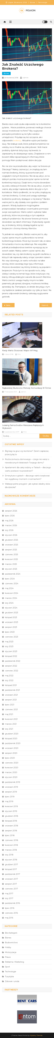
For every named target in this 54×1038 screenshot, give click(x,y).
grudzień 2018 (11, 816)
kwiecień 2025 (11, 559)
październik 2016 (12, 903)
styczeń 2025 (11, 569)
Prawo (8, 957)
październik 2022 (12, 661)
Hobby (8, 947)
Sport (7, 967)
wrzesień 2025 (11, 545)
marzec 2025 (11, 564)
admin (25, 77)
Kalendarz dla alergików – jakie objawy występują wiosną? (47, 305)
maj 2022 (9, 675)
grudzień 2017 (11, 864)
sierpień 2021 (11, 700)
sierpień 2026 (11, 511)
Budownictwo (11, 942)
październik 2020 (12, 743)
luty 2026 (9, 530)
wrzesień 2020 (11, 748)
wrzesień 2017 (11, 879)
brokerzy (17, 140)
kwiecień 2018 (11, 845)
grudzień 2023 (11, 612)
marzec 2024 (11, 598)
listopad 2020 (11, 738)
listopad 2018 (11, 821)
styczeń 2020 (11, 777)
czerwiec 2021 (11, 709)
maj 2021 (9, 714)
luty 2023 (9, 646)
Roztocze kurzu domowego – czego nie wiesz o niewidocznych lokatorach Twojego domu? (27, 461)
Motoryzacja (10, 952)
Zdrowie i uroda (12, 981)
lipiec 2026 (10, 516)
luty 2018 (9, 855)
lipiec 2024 (10, 579)
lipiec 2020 (10, 758)
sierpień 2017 (11, 884)
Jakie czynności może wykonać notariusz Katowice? (10, 305)
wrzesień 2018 (11, 826)
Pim (19, 354)
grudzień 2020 (11, 734)
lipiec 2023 (10, 632)
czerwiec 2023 (11, 637)
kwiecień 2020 (11, 767)
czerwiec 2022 (11, 671)
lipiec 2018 (10, 835)
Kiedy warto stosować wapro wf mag (19, 350)
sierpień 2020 (11, 753)
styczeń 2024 (11, 608)
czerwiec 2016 (11, 913)
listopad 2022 (11, 656)
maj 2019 (9, 801)
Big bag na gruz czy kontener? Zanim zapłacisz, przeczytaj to (27, 453)
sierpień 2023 (11, 627)
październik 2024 (12, 574)
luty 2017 (9, 898)
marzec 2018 (11, 850)
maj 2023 (9, 641)
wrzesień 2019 (11, 787)
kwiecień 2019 (11, 806)
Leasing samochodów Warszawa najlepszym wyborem (23, 426)
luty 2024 (9, 603)
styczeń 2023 (11, 651)
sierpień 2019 (11, 792)
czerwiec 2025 (11, 554)
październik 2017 (12, 874)
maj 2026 (9, 520)
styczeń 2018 (11, 860)
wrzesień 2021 (11, 695)
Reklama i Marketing (14, 962)
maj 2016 (9, 918)
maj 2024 (9, 588)
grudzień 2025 (11, 540)
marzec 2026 (11, 525)
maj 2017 (9, 893)
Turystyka (9, 976)
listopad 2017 (11, 869)
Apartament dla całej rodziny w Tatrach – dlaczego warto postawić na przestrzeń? (28, 469)
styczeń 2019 (11, 811)
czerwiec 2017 (11, 889)
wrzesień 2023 (11, 622)
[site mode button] (44, 22)
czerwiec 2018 (11, 840)
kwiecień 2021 (11, 719)
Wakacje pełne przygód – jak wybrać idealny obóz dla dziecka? (27, 485)
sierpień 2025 (11, 550)
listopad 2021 (11, 685)
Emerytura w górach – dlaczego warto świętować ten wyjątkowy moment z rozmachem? (27, 477)
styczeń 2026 (11, 535)
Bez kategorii (11, 933)
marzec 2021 (11, 724)
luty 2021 (9, 729)
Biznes (32, 2)
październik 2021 (12, 690)
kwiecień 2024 (11, 593)
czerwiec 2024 (11, 583)
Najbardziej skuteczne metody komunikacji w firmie (26, 388)
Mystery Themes (36, 1035)
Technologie (42, 2)
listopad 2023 (11, 617)
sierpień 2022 (11, 666)
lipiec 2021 (9, 705)
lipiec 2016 (9, 908)
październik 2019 (12, 782)
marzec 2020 (11, 772)
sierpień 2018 (11, 830)
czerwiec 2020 (11, 763)
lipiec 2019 (9, 796)
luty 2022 (9, 680)
